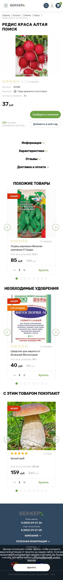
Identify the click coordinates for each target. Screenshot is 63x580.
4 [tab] (29, 278)
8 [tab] (46, 278)
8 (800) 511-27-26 (31, 523)
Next (55, 227)
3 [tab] (25, 278)
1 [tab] (17, 278)
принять (31, 567)
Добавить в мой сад (45, 124)
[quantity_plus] (24, 270)
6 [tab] (38, 278)
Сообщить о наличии (45, 114)
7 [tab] (42, 278)
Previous (7, 227)
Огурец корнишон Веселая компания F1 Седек (26, 248)
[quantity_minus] (14, 270)
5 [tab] (34, 278)
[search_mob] (46, 5)
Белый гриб (17, 458)
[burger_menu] (6, 5)
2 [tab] (21, 278)
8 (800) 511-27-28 (31, 530)
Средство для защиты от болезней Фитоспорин (25, 353)
